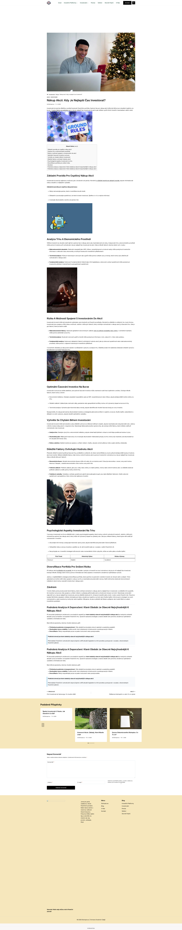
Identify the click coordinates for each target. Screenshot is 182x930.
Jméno (50, 782)
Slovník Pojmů (109, 3)
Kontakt (127, 3)
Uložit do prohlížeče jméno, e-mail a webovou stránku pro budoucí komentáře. (120, 781)
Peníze (93, 3)
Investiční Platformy (128, 803)
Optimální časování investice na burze (58, 155)
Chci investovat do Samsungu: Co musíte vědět (61, 693)
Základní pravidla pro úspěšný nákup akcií (60, 149)
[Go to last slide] (43, 725)
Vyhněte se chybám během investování (59, 157)
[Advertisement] (91, 16)
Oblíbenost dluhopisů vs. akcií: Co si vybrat (122, 693)
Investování (54, 97)
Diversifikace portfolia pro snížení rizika (59, 163)
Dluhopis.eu (51, 104)
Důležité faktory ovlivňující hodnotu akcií (59, 159)
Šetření (100, 3)
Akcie (48, 97)
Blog (102, 806)
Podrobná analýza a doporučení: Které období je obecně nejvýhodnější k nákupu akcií (72, 167)
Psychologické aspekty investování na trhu (60, 161)
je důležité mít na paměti (64, 570)
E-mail (80, 782)
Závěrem (50, 165)
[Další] (139, 725)
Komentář (50, 762)
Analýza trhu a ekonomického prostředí (59, 151)
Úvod (59, 3)
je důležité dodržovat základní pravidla (107, 180)
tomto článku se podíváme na (61, 110)
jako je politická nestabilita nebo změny (106, 330)
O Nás (118, 3)
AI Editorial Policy (91, 928)
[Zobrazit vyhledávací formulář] (133, 2)
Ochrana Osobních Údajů (97, 919)
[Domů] (47, 94)
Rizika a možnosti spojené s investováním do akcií (62, 153)
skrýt (76, 146)
